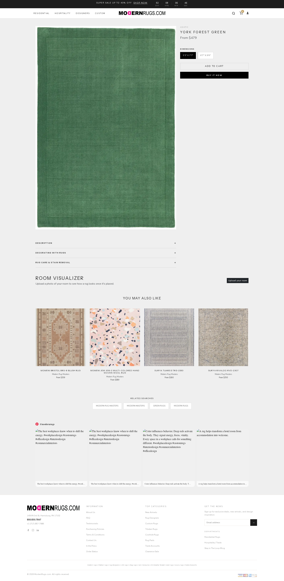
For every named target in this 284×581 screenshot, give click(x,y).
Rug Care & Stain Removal (53, 262)
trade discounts (191, 565)
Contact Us (91, 540)
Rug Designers (152, 518)
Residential (41, 13)
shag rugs (133, 565)
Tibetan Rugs (151, 529)
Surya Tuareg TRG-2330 (169, 370)
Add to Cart (214, 66)
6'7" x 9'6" (205, 55)
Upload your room (237, 280)
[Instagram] (33, 530)
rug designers (114, 565)
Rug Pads (149, 540)
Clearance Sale (152, 551)
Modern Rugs (181, 406)
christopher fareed (158, 565)
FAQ (88, 518)
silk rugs (124, 565)
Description (44, 243)
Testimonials (92, 523)
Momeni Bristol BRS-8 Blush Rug (61, 370)
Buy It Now (214, 75)
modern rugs (92, 565)
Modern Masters (136, 406)
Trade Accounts (152, 546)
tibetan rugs (103, 565)
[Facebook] (28, 530)
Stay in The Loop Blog (214, 548)
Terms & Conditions (95, 534)
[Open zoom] (106, 127)
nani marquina (143, 565)
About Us (90, 512)
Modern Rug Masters (107, 406)
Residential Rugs (212, 537)
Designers (83, 13)
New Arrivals (151, 512)
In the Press (91, 546)
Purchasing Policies (95, 529)
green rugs (159, 406)
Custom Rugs (151, 523)
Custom (100, 13)
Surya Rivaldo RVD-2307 (223, 370)
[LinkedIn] (37, 530)
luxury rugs (179, 565)
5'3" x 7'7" (188, 55)
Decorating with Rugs (51, 253)
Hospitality (63, 13)
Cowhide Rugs (152, 534)
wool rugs (169, 565)
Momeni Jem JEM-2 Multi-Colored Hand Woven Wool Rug (115, 371)
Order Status (92, 551)
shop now (140, 2)
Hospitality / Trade (212, 542)
